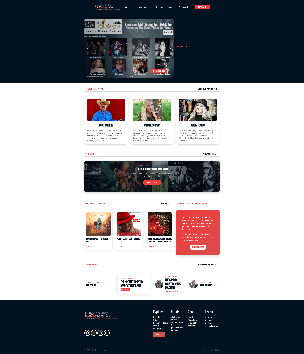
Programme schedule (160, 323)
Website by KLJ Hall (211, 350)
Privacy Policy (192, 320)
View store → (166, 203)
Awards (171, 7)
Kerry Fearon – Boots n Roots (128, 239)
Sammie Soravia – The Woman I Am (97, 240)
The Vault (91, 285)
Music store (160, 7)
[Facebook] (87, 333)
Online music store (95, 203)
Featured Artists (94, 89)
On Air (127, 7)
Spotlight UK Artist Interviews (177, 328)
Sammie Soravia (152, 125)
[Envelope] (107, 333)
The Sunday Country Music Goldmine (173, 284)
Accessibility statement (192, 324)
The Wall (90, 154)
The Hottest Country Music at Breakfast (132, 284)
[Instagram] (100, 333)
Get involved (183, 7)
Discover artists (143, 7)
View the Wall (152, 182)
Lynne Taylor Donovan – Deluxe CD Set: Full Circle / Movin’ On (160, 240)
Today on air (92, 265)
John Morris (173, 291)
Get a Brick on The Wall (176, 323)
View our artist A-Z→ (208, 89)
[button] (88, 48)
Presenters (191, 317)
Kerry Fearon (198, 125)
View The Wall (210, 154)
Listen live (156, 317)
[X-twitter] (94, 333)
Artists (155, 320)
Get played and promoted (175, 318)
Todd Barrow (106, 125)
